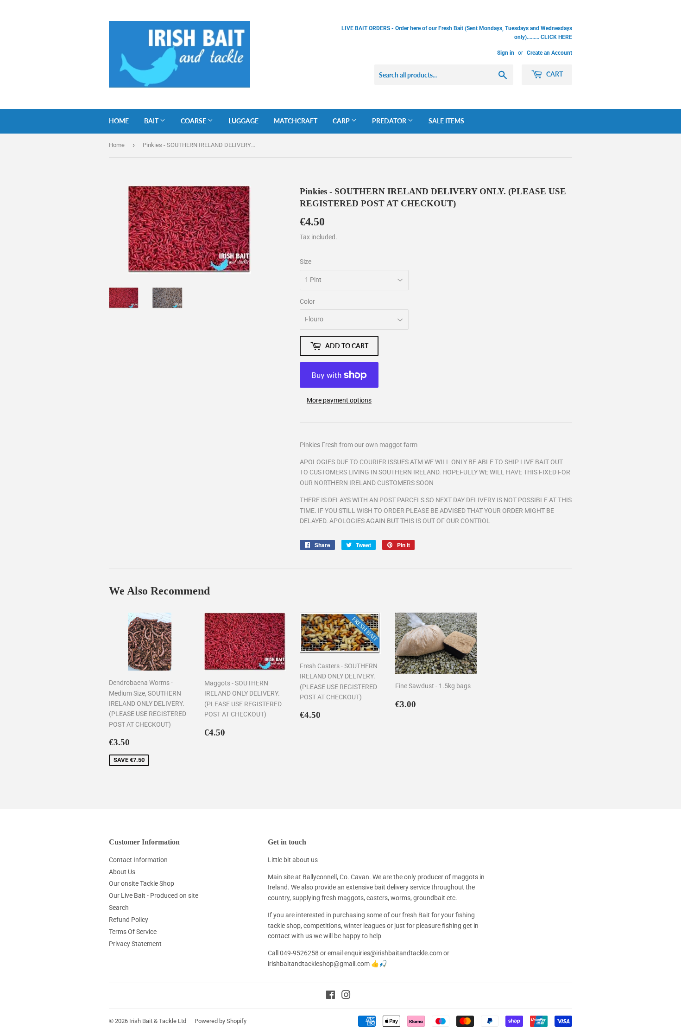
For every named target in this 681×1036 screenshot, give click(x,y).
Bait (152, 121)
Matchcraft (295, 121)
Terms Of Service (133, 931)
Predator (390, 121)
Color (307, 301)
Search (119, 907)
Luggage (243, 121)
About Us (122, 872)
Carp (342, 121)
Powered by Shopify (220, 1020)
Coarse (194, 121)
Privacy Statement (135, 943)
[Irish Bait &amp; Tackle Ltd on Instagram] (346, 996)
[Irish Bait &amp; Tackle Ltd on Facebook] (330, 996)
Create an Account (549, 53)
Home (119, 121)
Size (305, 261)
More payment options (339, 400)
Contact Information (138, 859)
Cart (554, 74)
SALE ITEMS (446, 121)
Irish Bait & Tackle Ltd (157, 1020)
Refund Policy (128, 919)
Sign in (505, 53)
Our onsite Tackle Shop (141, 883)
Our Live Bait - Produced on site (153, 895)
